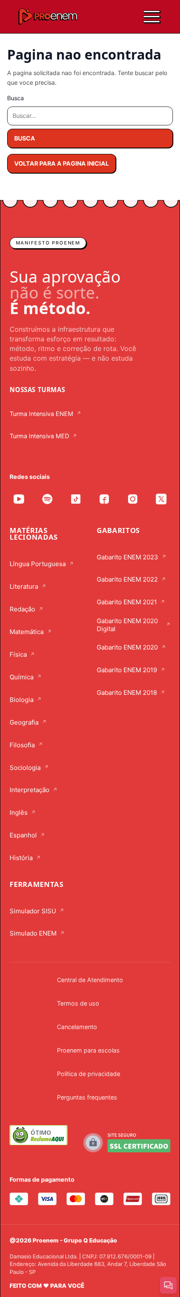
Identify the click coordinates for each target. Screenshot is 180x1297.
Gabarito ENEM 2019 (127, 670)
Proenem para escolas (88, 1050)
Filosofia (22, 745)
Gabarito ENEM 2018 (127, 693)
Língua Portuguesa (38, 564)
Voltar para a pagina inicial (61, 163)
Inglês (19, 812)
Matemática (27, 632)
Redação (22, 609)
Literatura (24, 586)
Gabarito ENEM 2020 (127, 647)
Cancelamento (77, 1026)
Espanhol (23, 835)
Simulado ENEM (33, 933)
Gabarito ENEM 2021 (127, 602)
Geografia (24, 722)
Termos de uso (78, 1003)
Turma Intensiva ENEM (41, 413)
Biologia (21, 700)
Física (18, 654)
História (21, 858)
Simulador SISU (33, 911)
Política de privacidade (88, 1073)
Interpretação (29, 790)
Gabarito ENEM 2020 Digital (127, 625)
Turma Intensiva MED (39, 435)
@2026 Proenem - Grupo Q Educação (63, 1240)
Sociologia (25, 768)
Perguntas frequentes (87, 1097)
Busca (15, 97)
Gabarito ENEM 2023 (127, 557)
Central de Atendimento (90, 979)
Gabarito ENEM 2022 (127, 579)
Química (21, 677)
